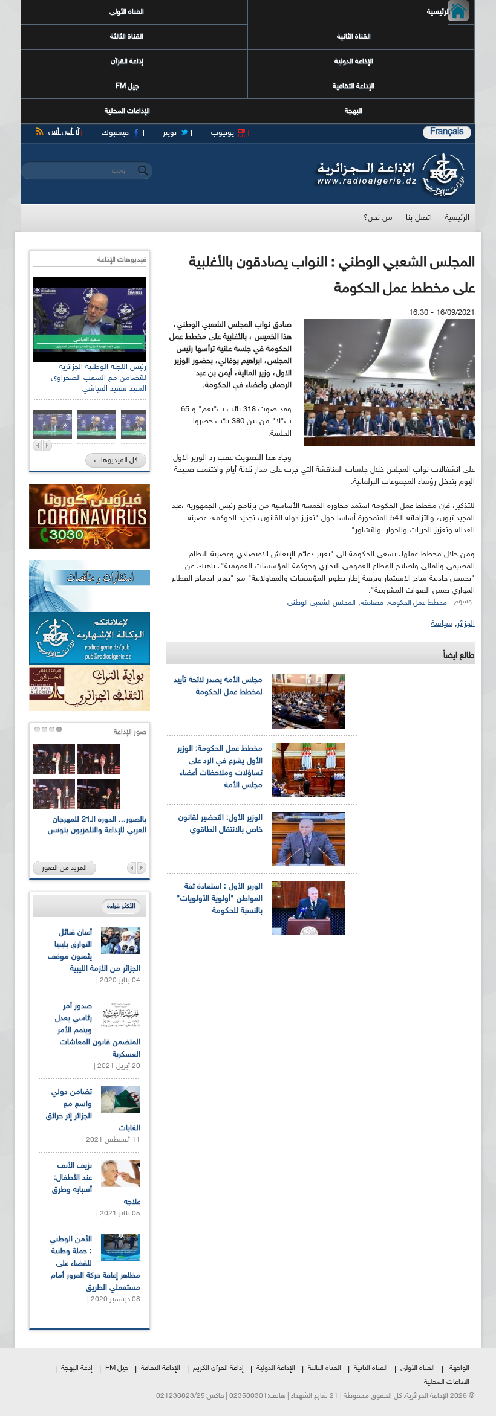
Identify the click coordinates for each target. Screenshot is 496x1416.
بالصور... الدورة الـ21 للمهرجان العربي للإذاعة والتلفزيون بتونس (97, 825)
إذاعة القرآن (127, 61)
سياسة (441, 624)
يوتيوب (222, 133)
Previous (37, 445)
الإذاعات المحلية (127, 111)
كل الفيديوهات (115, 460)
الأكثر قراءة (121, 906)
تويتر (170, 133)
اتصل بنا (419, 218)
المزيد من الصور (64, 868)
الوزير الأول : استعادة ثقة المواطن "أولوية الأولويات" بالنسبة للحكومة (220, 899)
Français (447, 132)
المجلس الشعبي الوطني (321, 603)
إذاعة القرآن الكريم (218, 1368)
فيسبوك (115, 133)
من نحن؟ (378, 218)
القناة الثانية (354, 37)
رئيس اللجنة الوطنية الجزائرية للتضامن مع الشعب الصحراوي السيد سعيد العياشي (98, 378)
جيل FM (127, 86)
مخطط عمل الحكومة (417, 603)
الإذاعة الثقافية (353, 86)
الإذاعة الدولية (353, 61)
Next (47, 445)
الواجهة (459, 1368)
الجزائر (466, 624)
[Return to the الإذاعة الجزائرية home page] (389, 156)
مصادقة (372, 603)
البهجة (353, 111)
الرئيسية (449, 12)
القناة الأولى (126, 12)
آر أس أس (63, 132)
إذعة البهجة (77, 1368)
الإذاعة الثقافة (160, 1368)
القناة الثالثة (126, 37)
